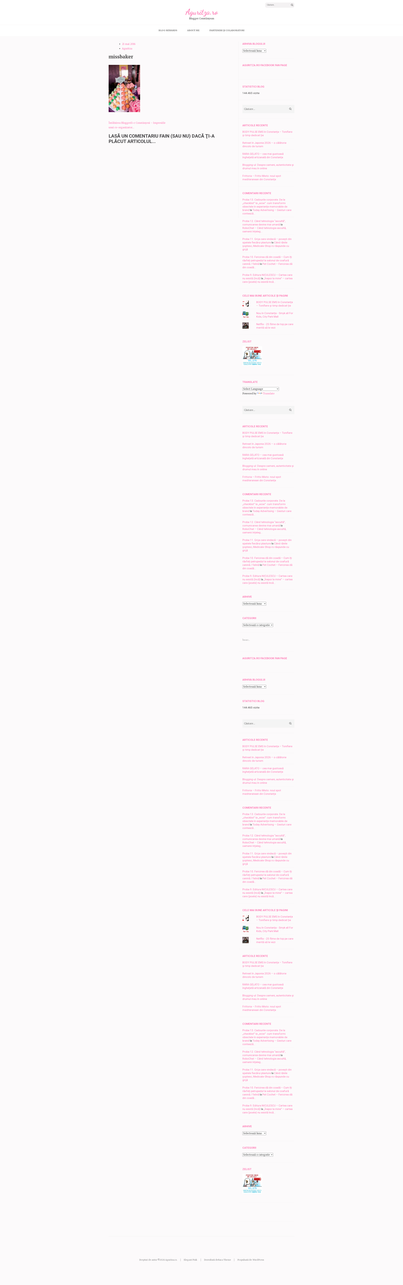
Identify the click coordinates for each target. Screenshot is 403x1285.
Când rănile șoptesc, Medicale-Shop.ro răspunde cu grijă (265, 246)
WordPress (258, 1260)
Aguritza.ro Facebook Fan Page (264, 65)
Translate (269, 393)
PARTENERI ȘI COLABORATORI (226, 30)
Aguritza (127, 48)
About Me (193, 30)
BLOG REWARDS (168, 30)
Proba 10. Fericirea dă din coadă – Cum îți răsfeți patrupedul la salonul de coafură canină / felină (267, 260)
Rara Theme (224, 1260)
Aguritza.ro (201, 12)
